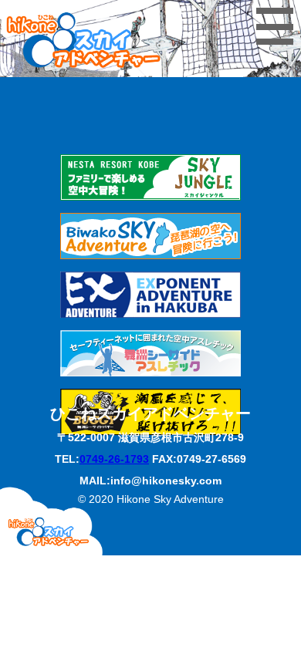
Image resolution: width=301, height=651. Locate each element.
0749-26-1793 (114, 459)
